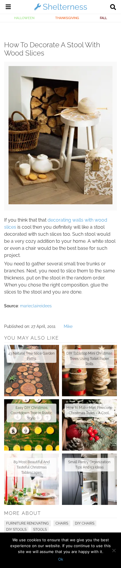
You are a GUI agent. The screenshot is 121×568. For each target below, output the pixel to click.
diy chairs (84, 523)
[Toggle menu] (8, 7)
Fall (103, 18)
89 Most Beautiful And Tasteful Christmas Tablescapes (32, 467)
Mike (68, 326)
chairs (62, 523)
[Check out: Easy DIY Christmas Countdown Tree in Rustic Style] (31, 425)
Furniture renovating (27, 523)
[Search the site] (113, 8)
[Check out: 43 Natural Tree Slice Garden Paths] (31, 370)
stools (40, 529)
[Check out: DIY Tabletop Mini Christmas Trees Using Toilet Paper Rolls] (89, 370)
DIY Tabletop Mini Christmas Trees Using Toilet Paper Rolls (89, 358)
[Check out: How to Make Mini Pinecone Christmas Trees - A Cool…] (89, 425)
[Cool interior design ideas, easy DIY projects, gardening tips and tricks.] (60, 10)
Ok (60, 559)
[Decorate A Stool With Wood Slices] (60, 202)
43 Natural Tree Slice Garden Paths (31, 356)
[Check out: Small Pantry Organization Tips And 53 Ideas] (89, 479)
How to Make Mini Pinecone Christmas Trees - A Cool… (89, 410)
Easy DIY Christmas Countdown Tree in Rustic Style (31, 413)
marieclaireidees (36, 306)
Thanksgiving (67, 18)
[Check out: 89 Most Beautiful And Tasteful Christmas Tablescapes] (31, 479)
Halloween (24, 18)
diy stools (16, 529)
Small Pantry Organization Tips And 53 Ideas (89, 464)
